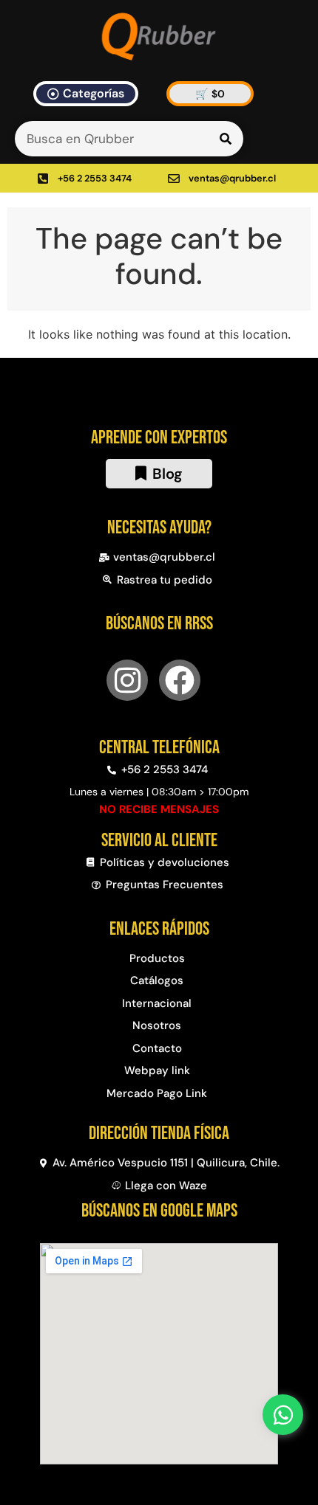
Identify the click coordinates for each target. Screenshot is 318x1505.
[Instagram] (127, 680)
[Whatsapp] (283, 1414)
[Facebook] (179, 680)
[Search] (225, 139)
